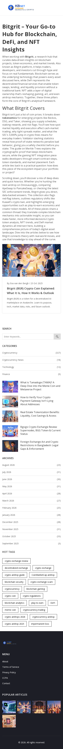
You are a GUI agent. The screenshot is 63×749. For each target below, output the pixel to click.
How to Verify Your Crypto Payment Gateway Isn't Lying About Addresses (36, 401)
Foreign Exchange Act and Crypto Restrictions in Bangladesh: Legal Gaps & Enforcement (39, 445)
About (5, 661)
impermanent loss (40, 623)
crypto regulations (32, 595)
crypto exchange (43, 567)
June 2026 (31, 479)
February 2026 (31, 507)
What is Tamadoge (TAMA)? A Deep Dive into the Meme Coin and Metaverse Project (40, 386)
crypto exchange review (16, 560)
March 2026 (31, 500)
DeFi (52, 602)
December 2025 (31, 522)
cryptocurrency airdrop (43, 616)
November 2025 (31, 529)
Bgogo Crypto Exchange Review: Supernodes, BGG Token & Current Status (40, 430)
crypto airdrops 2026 (15, 616)
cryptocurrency (12, 588)
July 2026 (31, 472)
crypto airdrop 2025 (14, 623)
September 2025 (31, 543)
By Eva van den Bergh (18, 283)
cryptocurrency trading (34, 609)
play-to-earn (37, 602)
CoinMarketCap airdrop (43, 574)
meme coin (10, 609)
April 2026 (31, 493)
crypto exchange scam (41, 581)
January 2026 (31, 514)
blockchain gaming (35, 588)
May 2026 (31, 486)
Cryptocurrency (31, 352)
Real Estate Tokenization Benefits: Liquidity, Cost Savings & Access (39, 413)
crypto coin (10, 595)
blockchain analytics (14, 602)
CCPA (5, 677)
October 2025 (31, 536)
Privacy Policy (9, 672)
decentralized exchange (16, 567)
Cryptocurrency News (31, 359)
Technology (31, 367)
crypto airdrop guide (15, 574)
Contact (6, 683)
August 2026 (31, 464)
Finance (31, 374)
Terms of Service (10, 666)
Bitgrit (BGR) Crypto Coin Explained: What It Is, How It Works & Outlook (31, 291)
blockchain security (14, 581)
